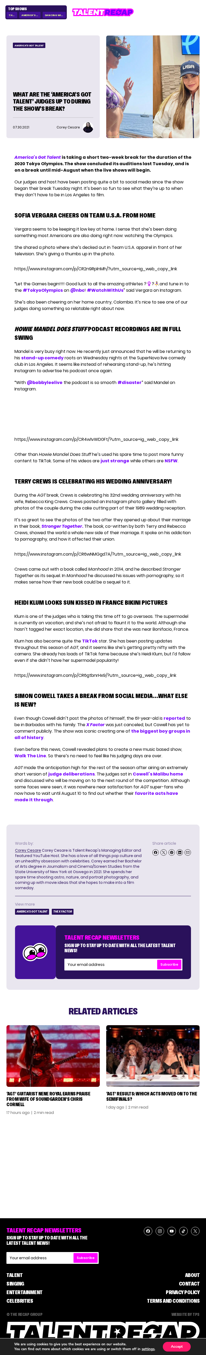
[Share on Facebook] (155, 852)
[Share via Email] (188, 852)
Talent (14, 1275)
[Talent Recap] (103, 12)
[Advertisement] (102, 414)
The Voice (13, 15)
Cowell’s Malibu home (158, 774)
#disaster (129, 382)
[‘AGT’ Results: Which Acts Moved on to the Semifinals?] (153, 1056)
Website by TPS (185, 1314)
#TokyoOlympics (43, 290)
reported (174, 718)
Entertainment (24, 1292)
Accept (177, 1346)
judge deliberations (71, 774)
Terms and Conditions (173, 1301)
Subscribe (169, 964)
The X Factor (62, 912)
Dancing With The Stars (55, 15)
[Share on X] (163, 852)
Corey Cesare (28, 850)
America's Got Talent (31, 15)
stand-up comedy (42, 358)
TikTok (90, 641)
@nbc (77, 290)
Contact (189, 1284)
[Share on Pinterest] (171, 852)
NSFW (171, 461)
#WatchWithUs (105, 290)
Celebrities (19, 1301)
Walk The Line (30, 756)
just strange (115, 461)
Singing (15, 1284)
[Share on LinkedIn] (179, 852)
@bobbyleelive (44, 382)
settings (148, 1349)
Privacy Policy (183, 1292)
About (192, 1275)
